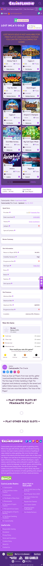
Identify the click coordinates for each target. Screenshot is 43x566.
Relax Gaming (10, 69)
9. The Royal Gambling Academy (10, 517)
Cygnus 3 (12, 115)
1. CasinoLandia (7, 487)
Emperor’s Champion (31, 115)
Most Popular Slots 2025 (32, 494)
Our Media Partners (30, 512)
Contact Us (6, 547)
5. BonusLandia (7, 501)
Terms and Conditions (9, 538)
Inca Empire (36, 222)
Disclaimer (6, 532)
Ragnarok (31, 168)
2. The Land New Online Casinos (10, 491)
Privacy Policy (7, 535)
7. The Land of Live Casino (11, 509)
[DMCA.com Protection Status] (6, 479)
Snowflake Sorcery (12, 142)
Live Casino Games (30, 505)
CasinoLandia (5, 203)
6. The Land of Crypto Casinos (9, 505)
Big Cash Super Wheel (31, 142)
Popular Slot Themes (30, 501)
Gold (30, 222)
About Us (5, 544)
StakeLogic (28, 123)
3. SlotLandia (7, 495)
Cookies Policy (7, 541)
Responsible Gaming (9, 529)
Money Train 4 (12, 61)
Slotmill (27, 177)
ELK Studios (28, 69)
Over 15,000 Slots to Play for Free (32, 490)
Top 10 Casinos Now (15, 13)
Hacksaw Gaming (11, 96)
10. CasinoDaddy (8, 521)
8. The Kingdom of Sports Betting (11, 512)
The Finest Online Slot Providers (31, 497)
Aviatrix (12, 168)
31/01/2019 (36, 217)
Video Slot (36, 266)
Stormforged (31, 88)
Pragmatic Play (35, 212)
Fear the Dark (12, 88)
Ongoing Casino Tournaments (29, 508)
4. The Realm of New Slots (11, 498)
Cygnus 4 (31, 61)
